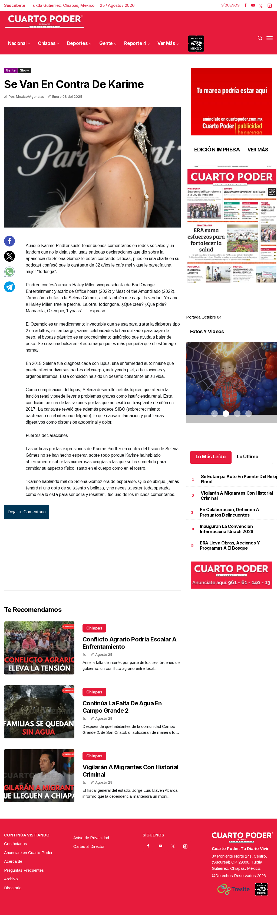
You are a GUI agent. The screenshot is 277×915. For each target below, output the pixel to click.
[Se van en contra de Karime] (92, 167)
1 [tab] (214, 310)
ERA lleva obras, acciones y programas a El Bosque (230, 545)
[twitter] (260, 5)
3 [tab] (237, 310)
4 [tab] (248, 310)
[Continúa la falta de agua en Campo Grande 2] (39, 711)
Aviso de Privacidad (91, 837)
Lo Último (247, 456)
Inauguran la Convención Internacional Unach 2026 (226, 529)
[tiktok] (269, 5)
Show (24, 70)
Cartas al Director (89, 846)
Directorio (13, 887)
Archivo (11, 879)
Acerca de (13, 861)
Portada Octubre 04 (203, 317)
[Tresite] (233, 889)
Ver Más (166, 43)
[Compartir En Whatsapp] (9, 275)
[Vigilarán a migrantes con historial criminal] (39, 775)
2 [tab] (226, 310)
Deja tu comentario (27, 512)
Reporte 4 (135, 43)
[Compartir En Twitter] (9, 260)
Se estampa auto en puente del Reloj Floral (239, 479)
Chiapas (46, 43)
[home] (44, 22)
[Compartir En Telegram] (9, 290)
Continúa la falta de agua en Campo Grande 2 (122, 707)
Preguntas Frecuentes (24, 870)
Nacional (17, 43)
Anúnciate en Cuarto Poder (28, 852)
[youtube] (253, 5)
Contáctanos (15, 843)
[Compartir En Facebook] (9, 245)
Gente (106, 43)
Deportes (77, 43)
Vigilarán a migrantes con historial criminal (237, 495)
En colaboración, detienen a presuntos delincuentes (229, 512)
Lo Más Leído (211, 456)
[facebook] (245, 5)
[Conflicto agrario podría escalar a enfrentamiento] (39, 647)
